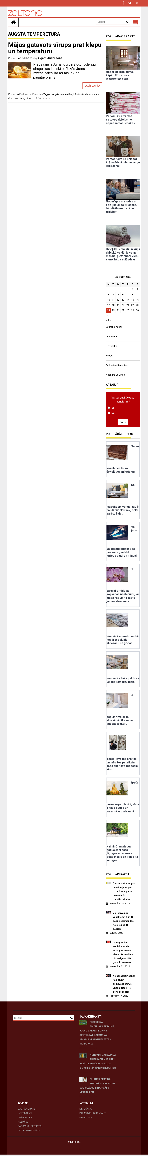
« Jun (108, 320)
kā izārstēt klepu (82, 94)
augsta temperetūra (62, 94)
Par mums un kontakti (92, 1113)
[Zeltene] (13, 22)
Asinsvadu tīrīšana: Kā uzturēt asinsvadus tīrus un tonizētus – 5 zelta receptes (124, 984)
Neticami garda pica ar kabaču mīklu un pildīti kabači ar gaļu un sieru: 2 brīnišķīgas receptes (97, 1061)
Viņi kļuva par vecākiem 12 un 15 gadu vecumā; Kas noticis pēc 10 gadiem (123, 921)
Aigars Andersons (50, 58)
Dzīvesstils (111, 346)
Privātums (85, 1117)
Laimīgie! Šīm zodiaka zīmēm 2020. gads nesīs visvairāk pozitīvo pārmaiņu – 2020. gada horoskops (123, 952)
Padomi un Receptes (31, 94)
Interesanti (111, 336)
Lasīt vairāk (92, 85)
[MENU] (135, 22)
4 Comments (43, 98)
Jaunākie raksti (114, 327)
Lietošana (85, 1108)
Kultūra (109, 355)
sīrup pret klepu (16, 98)
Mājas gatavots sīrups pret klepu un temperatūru (55, 48)
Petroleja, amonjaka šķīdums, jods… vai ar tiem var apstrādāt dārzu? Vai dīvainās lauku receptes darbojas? (97, 1033)
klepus (95, 94)
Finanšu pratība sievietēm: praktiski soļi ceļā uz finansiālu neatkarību (97, 1085)
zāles (28, 98)
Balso (123, 422)
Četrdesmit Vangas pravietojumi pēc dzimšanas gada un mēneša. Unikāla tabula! (124, 891)
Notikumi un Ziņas (115, 374)
